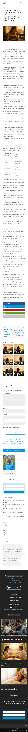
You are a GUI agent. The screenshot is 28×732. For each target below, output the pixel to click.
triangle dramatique (16, 562)
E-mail (5, 414)
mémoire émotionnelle (7, 553)
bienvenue (5, 544)
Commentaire (7, 393)
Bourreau (19, 544)
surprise (9, 560)
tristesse (5, 565)
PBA (4, 532)
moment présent (18, 551)
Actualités (5, 525)
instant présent (19, 549)
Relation (5, 534)
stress (20, 558)
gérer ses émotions (7, 549)
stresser (4, 560)
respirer (20, 556)
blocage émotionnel (12, 544)
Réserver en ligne (14, 588)
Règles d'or (10, 558)
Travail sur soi (6, 23)
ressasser (5, 558)
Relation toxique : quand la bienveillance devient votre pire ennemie (8, 333)
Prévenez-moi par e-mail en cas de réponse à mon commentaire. (12, 428)
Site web (5, 421)
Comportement (6, 528)
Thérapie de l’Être (15, 580)
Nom (4, 408)
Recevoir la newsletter (14, 491)
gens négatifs (19, 547)
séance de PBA (15, 560)
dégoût (14, 547)
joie (13, 551)
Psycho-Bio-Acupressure (8, 556)
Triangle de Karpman (7, 562)
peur (23, 553)
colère (4, 547)
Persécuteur (18, 553)
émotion (13, 565)
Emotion (5, 530)
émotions (18, 565)
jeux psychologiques (7, 551)
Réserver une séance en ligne (14, 450)
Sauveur (15, 558)
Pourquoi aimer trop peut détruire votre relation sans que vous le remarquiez (19, 333)
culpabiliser (9, 547)
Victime (9, 565)
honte (13, 549)
